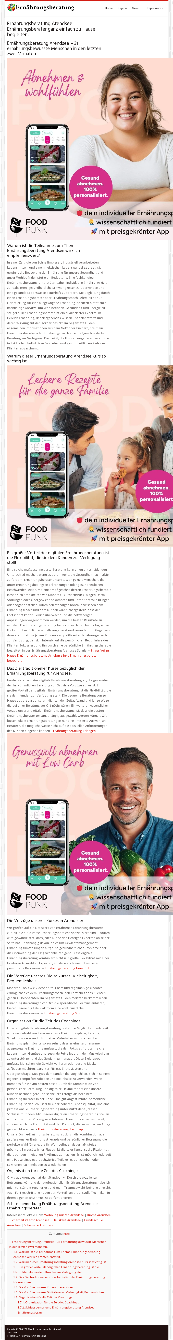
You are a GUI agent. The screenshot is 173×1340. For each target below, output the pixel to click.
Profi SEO (13, 1335)
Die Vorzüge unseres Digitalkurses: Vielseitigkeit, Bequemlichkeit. (59, 1292)
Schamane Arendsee (38, 1225)
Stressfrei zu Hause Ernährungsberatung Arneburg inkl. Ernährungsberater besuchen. (58, 655)
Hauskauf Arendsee (67, 1220)
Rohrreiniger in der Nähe (33, 1335)
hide (66, 1234)
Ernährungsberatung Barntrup (60, 1129)
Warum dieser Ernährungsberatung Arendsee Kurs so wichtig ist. (60, 1262)
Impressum (154, 8)
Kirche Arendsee (99, 1215)
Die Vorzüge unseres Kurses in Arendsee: (43, 1287)
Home (109, 8)
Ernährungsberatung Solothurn (67, 1013)
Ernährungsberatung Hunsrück (67, 968)
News (136, 8)
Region (122, 8)
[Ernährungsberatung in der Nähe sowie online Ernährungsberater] (41, 8)
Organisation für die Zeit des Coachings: (43, 1297)
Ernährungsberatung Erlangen (73, 731)
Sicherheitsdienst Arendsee (29, 1220)
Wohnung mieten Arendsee (64, 1215)
